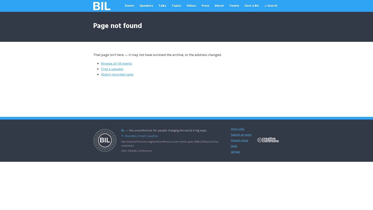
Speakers (146, 5)
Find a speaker (112, 69)
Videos (191, 5)
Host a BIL (252, 5)
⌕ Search (271, 5)
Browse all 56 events (116, 63)
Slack (234, 146)
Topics (176, 5)
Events (129, 5)
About (219, 5)
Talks (162, 5)
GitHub (235, 152)
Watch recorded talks (117, 74)
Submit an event (241, 134)
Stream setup (239, 140)
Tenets (234, 5)
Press (205, 5)
